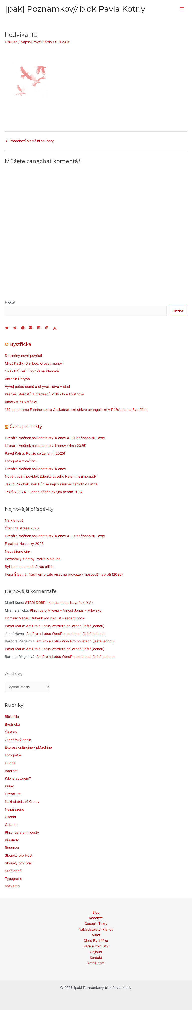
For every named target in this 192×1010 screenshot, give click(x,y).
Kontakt (96, 958)
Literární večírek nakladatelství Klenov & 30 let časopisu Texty (55, 438)
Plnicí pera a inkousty (22, 832)
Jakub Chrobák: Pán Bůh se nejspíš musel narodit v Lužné (51, 484)
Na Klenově (14, 520)
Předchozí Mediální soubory (30, 141)
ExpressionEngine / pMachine (28, 747)
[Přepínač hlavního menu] (182, 9)
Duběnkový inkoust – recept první (58, 618)
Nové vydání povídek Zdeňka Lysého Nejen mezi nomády (51, 476)
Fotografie (13, 755)
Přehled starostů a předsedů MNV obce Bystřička (44, 394)
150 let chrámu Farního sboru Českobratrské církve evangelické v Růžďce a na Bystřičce (76, 410)
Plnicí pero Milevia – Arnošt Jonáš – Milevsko (66, 610)
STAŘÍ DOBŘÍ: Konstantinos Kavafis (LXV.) (59, 603)
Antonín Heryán (17, 379)
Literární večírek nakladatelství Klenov (35, 469)
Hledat (10, 302)
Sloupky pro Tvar (18, 863)
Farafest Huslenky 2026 (24, 544)
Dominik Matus (17, 618)
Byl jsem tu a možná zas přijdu (29, 567)
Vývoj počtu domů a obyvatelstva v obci (37, 387)
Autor (96, 935)
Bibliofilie (12, 717)
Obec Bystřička (96, 941)
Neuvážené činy (18, 551)
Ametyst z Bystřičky (21, 402)
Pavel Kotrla (14, 626)
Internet (11, 771)
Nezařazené (14, 809)
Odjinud (96, 952)
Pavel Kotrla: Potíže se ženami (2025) (35, 453)
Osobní (10, 817)
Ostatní (10, 825)
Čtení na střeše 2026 (22, 528)
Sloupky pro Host (18, 855)
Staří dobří (13, 871)
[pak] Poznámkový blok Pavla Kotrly (75, 9)
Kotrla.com (96, 963)
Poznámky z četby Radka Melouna (32, 559)
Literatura (13, 794)
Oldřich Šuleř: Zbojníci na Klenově (32, 371)
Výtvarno (12, 886)
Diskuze (11, 42)
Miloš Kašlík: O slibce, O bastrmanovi (34, 363)
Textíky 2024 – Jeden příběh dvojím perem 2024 (44, 492)
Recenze (12, 848)
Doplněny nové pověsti (23, 356)
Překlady (12, 840)
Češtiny (11, 732)
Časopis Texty (26, 426)
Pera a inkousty (96, 946)
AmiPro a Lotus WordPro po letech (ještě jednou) (65, 626)
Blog (96, 912)
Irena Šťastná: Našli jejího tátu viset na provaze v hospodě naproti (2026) (64, 574)
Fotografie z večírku (21, 461)
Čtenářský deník (18, 740)
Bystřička (21, 344)
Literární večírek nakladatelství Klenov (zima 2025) (45, 446)
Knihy (9, 786)
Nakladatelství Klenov (22, 802)
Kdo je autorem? (18, 778)
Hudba (10, 763)
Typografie (13, 879)
